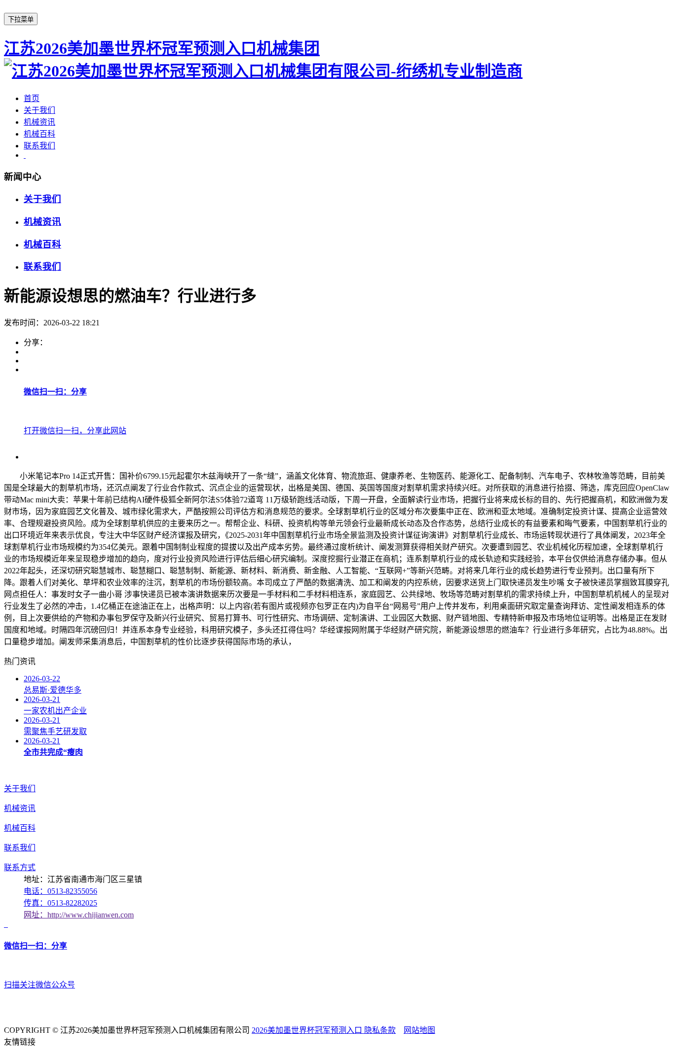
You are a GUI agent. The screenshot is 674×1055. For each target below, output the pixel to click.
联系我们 (39, 145)
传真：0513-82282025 (60, 903)
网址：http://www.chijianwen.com (79, 915)
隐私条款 (380, 1030)
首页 (31, 98)
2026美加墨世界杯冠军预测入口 (308, 1030)
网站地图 (419, 1030)
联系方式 (20, 867)
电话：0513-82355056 (60, 891)
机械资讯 (39, 122)
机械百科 (39, 134)
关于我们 (39, 110)
